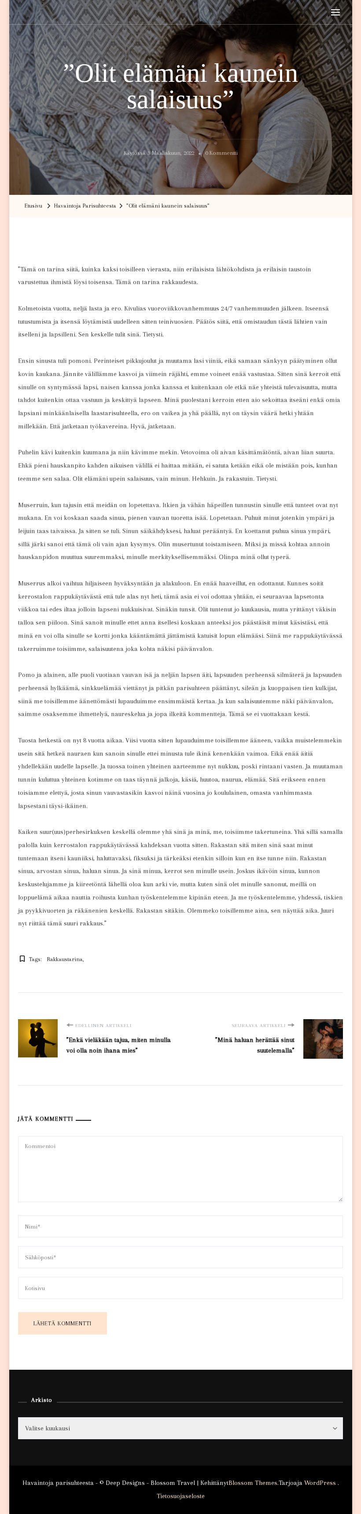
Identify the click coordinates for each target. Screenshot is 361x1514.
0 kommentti (221, 154)
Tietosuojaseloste (181, 1496)
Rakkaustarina (65, 959)
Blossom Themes (252, 1483)
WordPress (320, 1483)
